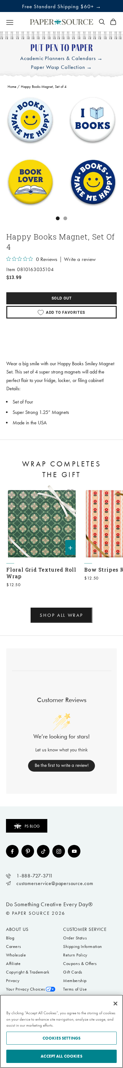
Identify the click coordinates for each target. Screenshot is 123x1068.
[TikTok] (43, 851)
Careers (13, 946)
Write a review (80, 259)
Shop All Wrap (61, 615)
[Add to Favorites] (70, 493)
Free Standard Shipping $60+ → (61, 6)
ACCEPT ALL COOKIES (61, 1056)
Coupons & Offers (80, 963)
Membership (75, 980)
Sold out (61, 298)
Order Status (75, 938)
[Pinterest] (27, 851)
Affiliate (13, 963)
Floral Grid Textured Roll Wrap (41, 573)
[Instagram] (58, 851)
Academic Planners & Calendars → (61, 58)
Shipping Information (82, 946)
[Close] (115, 1003)
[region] (61, 151)
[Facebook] (12, 851)
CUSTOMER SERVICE (85, 929)
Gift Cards (72, 972)
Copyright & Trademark (28, 972)
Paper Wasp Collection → (61, 67)
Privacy (12, 980)
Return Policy (75, 955)
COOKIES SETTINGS (61, 1038)
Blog (10, 938)
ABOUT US (17, 929)
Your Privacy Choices (25, 989)
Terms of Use (75, 989)
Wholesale (16, 955)
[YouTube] (74, 851)
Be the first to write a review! (62, 765)
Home (12, 86)
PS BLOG (32, 826)
